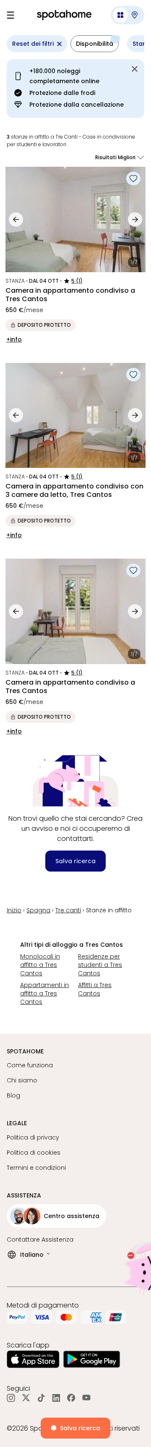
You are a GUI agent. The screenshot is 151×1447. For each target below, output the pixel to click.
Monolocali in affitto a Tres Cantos (40, 964)
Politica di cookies (33, 1152)
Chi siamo (22, 1080)
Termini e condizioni (36, 1167)
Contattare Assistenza (40, 1239)
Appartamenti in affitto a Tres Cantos (44, 993)
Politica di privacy (33, 1137)
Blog (13, 1095)
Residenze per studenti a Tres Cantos (100, 964)
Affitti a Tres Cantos (95, 989)
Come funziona (30, 1065)
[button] (127, 15)
